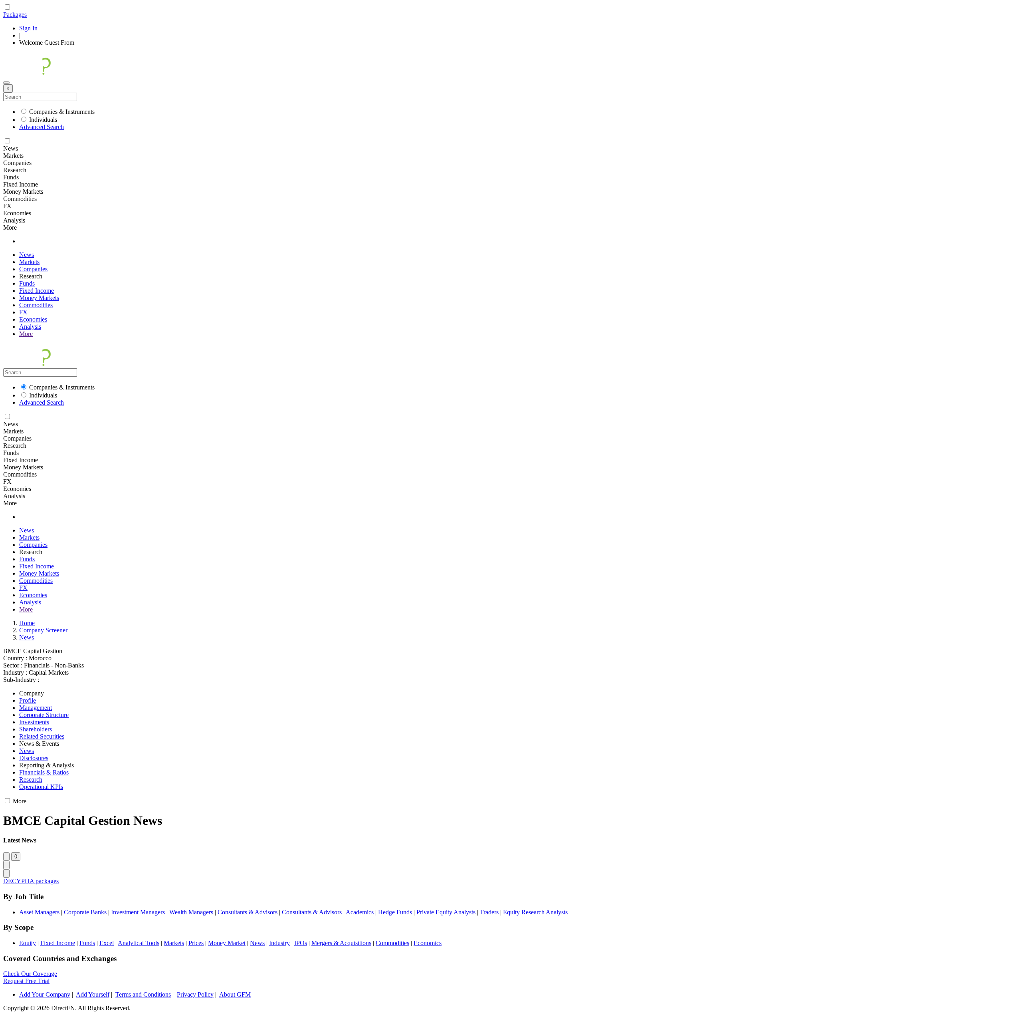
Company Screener (43, 630)
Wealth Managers (191, 912)
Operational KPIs (41, 786)
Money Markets (39, 297)
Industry (279, 943)
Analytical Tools (138, 943)
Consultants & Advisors (247, 912)
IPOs (300, 943)
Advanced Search (41, 126)
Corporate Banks (85, 912)
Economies (33, 319)
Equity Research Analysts (535, 912)
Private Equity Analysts (445, 912)
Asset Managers (39, 912)
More (26, 333)
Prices (196, 943)
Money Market (227, 943)
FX (23, 312)
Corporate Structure (44, 714)
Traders (489, 912)
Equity (27, 943)
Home (27, 623)
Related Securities (41, 736)
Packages (15, 14)
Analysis (30, 326)
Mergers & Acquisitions (341, 943)
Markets (29, 261)
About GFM (235, 994)
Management (35, 707)
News (26, 254)
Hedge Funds (395, 912)
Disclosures (33, 758)
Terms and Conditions (143, 994)
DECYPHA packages (31, 881)
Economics (428, 943)
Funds (27, 283)
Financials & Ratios (44, 772)
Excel (106, 943)
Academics (360, 912)
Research (30, 779)
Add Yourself (92, 994)
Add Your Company (44, 994)
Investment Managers (138, 912)
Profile (27, 700)
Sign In (28, 28)
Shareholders (35, 729)
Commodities (36, 305)
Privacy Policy (195, 994)
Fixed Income (36, 290)
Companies (33, 269)
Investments (34, 722)
